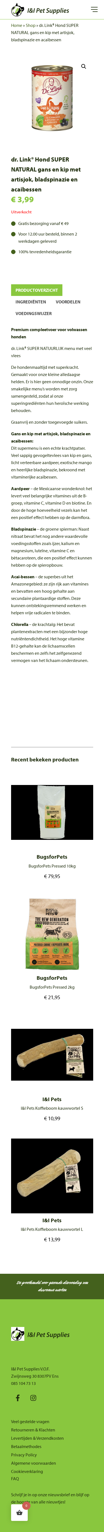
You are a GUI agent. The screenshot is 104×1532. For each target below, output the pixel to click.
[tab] (36, 290)
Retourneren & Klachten (33, 1430)
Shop (30, 25)
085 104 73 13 (23, 1383)
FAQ (15, 1478)
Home (16, 25)
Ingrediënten (31, 302)
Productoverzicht (37, 290)
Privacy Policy (24, 1454)
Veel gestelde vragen (30, 1421)
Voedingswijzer (34, 313)
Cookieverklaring (27, 1471)
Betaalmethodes (26, 1446)
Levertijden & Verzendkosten (37, 1438)
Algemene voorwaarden (33, 1463)
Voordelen (68, 302)
